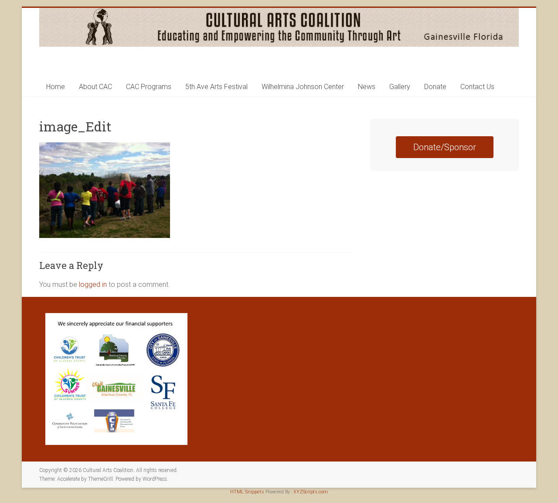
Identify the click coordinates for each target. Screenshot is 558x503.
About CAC (95, 87)
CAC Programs (148, 87)
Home (55, 87)
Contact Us (477, 87)
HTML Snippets (247, 492)
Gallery (399, 87)
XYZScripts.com (310, 492)
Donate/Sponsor (444, 147)
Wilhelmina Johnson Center (303, 87)
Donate (435, 87)
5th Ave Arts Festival (216, 87)
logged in (93, 284)
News (366, 87)
